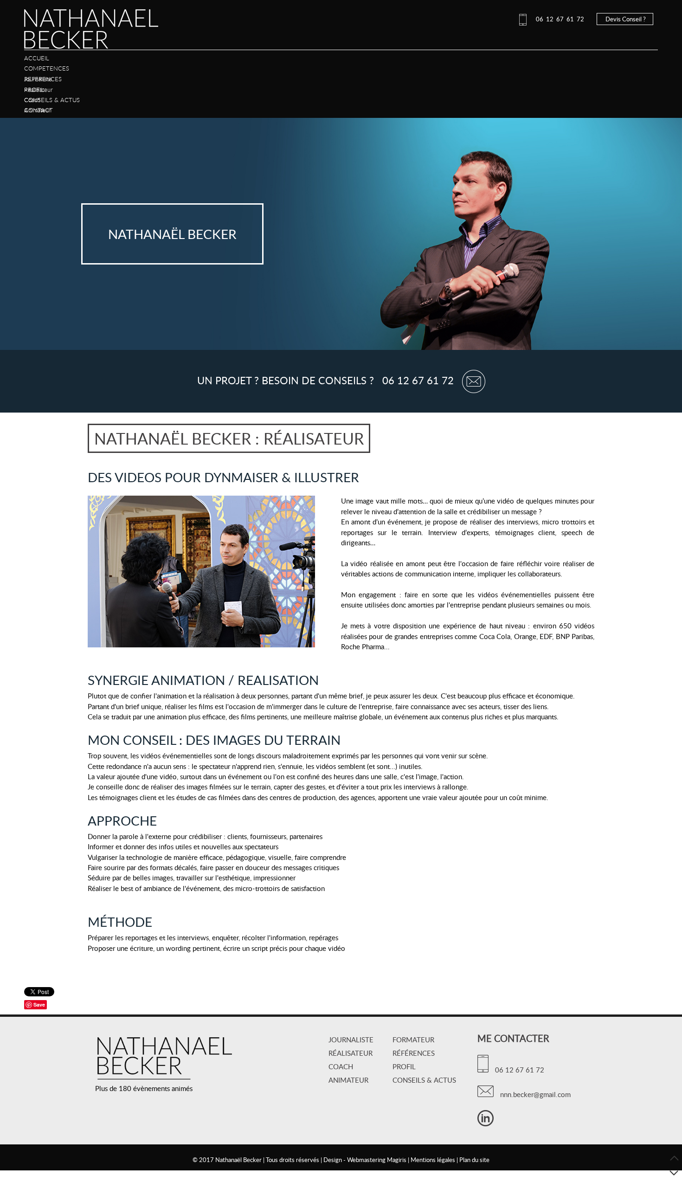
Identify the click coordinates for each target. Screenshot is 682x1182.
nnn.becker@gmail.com (533, 1094)
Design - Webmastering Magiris (364, 1160)
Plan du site (474, 1160)
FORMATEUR (413, 1039)
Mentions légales (433, 1160)
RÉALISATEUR (350, 1053)
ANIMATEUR (348, 1080)
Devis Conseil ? (625, 19)
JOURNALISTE (350, 1039)
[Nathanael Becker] (91, 36)
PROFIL (404, 1066)
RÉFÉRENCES (413, 1053)
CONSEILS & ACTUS (424, 1080)
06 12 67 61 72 (558, 19)
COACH (340, 1066)
